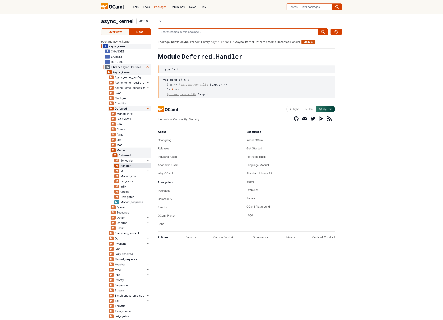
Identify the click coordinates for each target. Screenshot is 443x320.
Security (191, 237)
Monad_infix (125, 113)
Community (178, 7)
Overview (115, 32)
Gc (116, 238)
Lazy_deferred (124, 254)
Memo (121, 150)
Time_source (123, 311)
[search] (337, 6)
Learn (135, 7)
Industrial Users (168, 156)
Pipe (117, 275)
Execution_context (127, 233)
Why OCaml (165, 173)
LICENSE (117, 56)
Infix (119, 124)
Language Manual (257, 165)
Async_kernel (121, 72)
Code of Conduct (323, 237)
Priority (119, 280)
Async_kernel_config (128, 77)
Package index (168, 42)
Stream (119, 290)
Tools (146, 7)
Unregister (127, 197)
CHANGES (117, 51)
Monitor (120, 264)
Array (120, 134)
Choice (121, 129)
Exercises (252, 190)
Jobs (161, 224)
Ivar (117, 249)
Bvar (118, 93)
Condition (121, 103)
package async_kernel (115, 41)
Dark (310, 109)
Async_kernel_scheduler (130, 88)
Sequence (123, 212)
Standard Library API (259, 173)
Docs (139, 32)
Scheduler (126, 160)
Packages (160, 7)
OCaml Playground (258, 206)
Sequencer (121, 285)
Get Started (254, 148)
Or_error (122, 223)
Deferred (121, 108)
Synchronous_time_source (130, 295)
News (192, 7)
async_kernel (117, 21)
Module (308, 41)
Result (121, 228)
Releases (163, 148)
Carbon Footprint (224, 237)
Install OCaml (254, 140)
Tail (117, 301)
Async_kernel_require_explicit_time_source (130, 82)
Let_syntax (124, 119)
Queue (121, 207)
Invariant (120, 243)
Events (162, 207)
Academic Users (168, 165)
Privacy (290, 237)
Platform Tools (256, 156)
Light (296, 109)
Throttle (120, 306)
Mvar (118, 269)
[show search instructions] (336, 32)
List (119, 139)
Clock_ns (120, 98)
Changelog (164, 140)
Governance (260, 237)
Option (121, 217)
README (117, 62)
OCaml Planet (166, 215)
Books (250, 181)
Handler (125, 165)
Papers (250, 198)
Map (119, 145)
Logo (249, 215)
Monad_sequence (131, 202)
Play (203, 7)
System (327, 109)
